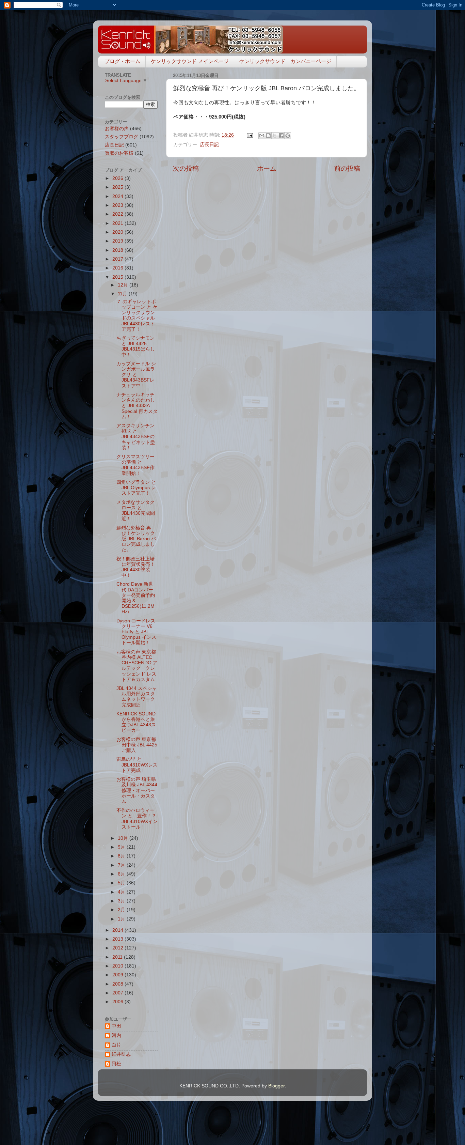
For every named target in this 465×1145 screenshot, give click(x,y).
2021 (118, 223)
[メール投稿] (249, 135)
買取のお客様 (119, 153)
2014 (118, 930)
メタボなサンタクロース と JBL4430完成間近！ (135, 511)
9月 (122, 847)
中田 (116, 1025)
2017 (118, 259)
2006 (118, 1001)
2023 (118, 205)
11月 (123, 293)
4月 (122, 892)
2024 (118, 196)
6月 (122, 874)
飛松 (116, 1063)
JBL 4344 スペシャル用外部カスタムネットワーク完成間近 (136, 697)
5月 (122, 882)
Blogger (276, 1085)
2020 (118, 232)
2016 (118, 267)
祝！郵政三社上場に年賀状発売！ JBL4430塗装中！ (135, 567)
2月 (122, 909)
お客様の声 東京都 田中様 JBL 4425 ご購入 (139, 745)
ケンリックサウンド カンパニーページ (285, 61)
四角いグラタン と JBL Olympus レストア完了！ (136, 488)
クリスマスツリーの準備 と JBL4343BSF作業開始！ (135, 465)
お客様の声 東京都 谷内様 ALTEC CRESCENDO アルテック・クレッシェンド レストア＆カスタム (137, 665)
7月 (122, 865)
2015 (118, 277)
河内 (116, 1035)
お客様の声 (117, 128)
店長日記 (209, 144)
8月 (122, 855)
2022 (118, 214)
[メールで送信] (261, 135)
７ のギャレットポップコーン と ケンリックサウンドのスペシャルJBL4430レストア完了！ (137, 315)
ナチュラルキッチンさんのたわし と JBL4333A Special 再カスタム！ (137, 405)
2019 (118, 241)
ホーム (266, 168)
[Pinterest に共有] (287, 135)
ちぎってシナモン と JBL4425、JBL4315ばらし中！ (135, 346)
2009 (118, 974)
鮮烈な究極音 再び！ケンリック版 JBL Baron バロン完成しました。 (136, 539)
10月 (123, 838)
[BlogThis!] (268, 135)
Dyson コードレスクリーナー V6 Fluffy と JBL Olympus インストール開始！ (136, 632)
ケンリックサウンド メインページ (190, 61)
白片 (116, 1045)
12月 (123, 285)
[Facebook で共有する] (281, 135)
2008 (118, 984)
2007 (118, 992)
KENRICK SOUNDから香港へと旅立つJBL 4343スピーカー (136, 722)
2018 (118, 250)
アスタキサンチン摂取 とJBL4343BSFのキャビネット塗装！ (135, 436)
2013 (118, 939)
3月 (122, 900)
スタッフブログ (121, 136)
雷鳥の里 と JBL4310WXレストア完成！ (137, 765)
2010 (118, 966)
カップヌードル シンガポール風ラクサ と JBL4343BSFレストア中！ (136, 374)
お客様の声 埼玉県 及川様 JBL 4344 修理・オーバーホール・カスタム (136, 790)
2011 (118, 957)
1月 (122, 919)
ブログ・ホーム (122, 61)
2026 (118, 178)
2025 (118, 187)
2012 (118, 947)
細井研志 (121, 1054)
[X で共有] (274, 135)
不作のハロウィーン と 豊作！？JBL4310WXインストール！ (137, 819)
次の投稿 (186, 168)
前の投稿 (347, 168)
